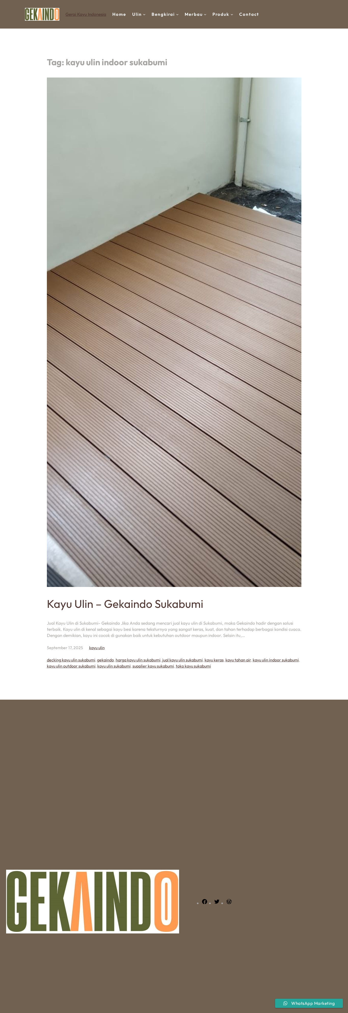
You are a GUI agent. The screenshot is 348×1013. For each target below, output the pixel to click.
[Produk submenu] (232, 14)
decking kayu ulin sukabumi (71, 659)
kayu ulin (97, 647)
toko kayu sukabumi (193, 666)
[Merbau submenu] (205, 14)
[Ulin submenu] (144, 14)
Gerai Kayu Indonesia (85, 14)
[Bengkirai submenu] (177, 14)
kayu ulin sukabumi (114, 666)
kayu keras (214, 659)
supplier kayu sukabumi (153, 666)
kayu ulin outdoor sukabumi (71, 666)
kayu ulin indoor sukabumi (276, 659)
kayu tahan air (238, 659)
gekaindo (105, 659)
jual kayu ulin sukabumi (182, 659)
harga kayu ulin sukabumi (138, 659)
